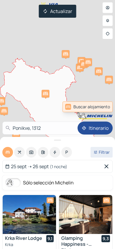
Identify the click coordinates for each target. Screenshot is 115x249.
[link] (98, 106)
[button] (80, 67)
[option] (7, 152)
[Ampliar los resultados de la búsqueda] (57, 140)
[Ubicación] (108, 33)
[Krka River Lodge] (29, 214)
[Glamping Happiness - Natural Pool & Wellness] (85, 214)
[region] (29, 214)
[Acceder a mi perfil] (108, 7)
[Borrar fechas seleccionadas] (107, 166)
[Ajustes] (108, 20)
